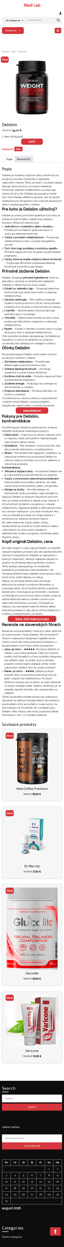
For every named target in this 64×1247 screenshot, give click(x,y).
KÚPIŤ (32, 141)
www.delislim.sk (32, 410)
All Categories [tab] (13, 20)
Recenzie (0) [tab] (23, 159)
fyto (14, 51)
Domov (5, 51)
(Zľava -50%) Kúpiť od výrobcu (32, 618)
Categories (10, 30)
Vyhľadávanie (58, 20)
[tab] (58, 30)
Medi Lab (32, 5)
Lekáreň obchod (10, 1126)
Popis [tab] (9, 159)
